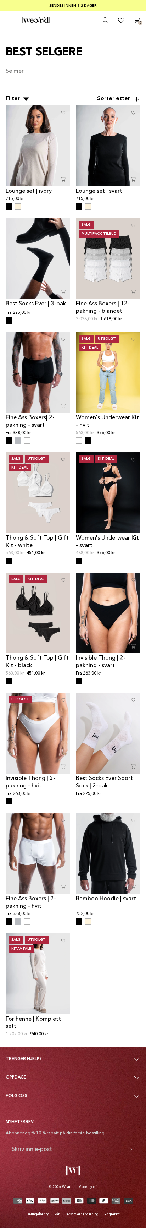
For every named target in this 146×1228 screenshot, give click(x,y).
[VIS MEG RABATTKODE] (131, 1149)
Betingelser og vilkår (43, 1214)
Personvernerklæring (82, 1214)
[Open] (9, 20)
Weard (67, 1187)
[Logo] (36, 20)
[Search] (105, 20)
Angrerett (111, 1214)
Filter (13, 99)
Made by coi (87, 1187)
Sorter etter (113, 99)
